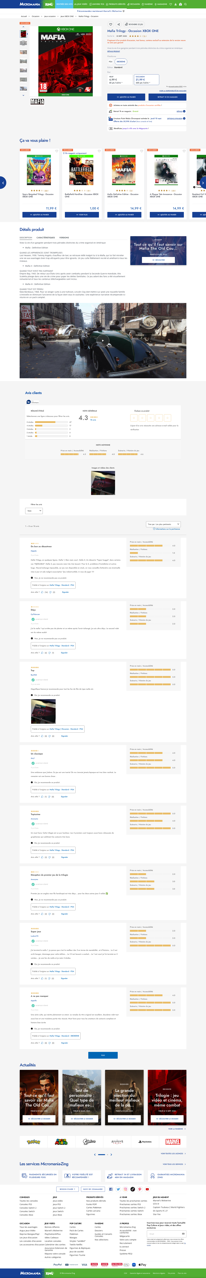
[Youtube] (147, 1189)
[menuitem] (64, 4)
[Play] (103, 340)
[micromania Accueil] (35, 4)
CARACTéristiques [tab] (46, 237)
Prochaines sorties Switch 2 (132, 1207)
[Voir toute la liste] (170, 4)
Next (203, 182)
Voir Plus (83, 214)
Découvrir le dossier (40, 1119)
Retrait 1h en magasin (167, 97)
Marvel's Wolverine (162, 1200)
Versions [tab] (64, 237)
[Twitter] (118, 1189)
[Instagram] (125, 1189)
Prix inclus (176, 86)
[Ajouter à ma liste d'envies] (56, 151)
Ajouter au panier (128, 97)
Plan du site (182, 1273)
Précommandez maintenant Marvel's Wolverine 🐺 (101, 11)
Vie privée (171, 1273)
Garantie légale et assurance (140, 1273)
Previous (3, 182)
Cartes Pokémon (93, 1207)
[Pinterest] (140, 1189)
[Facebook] (111, 1189)
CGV (125, 1273)
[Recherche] (185, 4)
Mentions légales (159, 1273)
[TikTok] (133, 1189)
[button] (64, 4)
